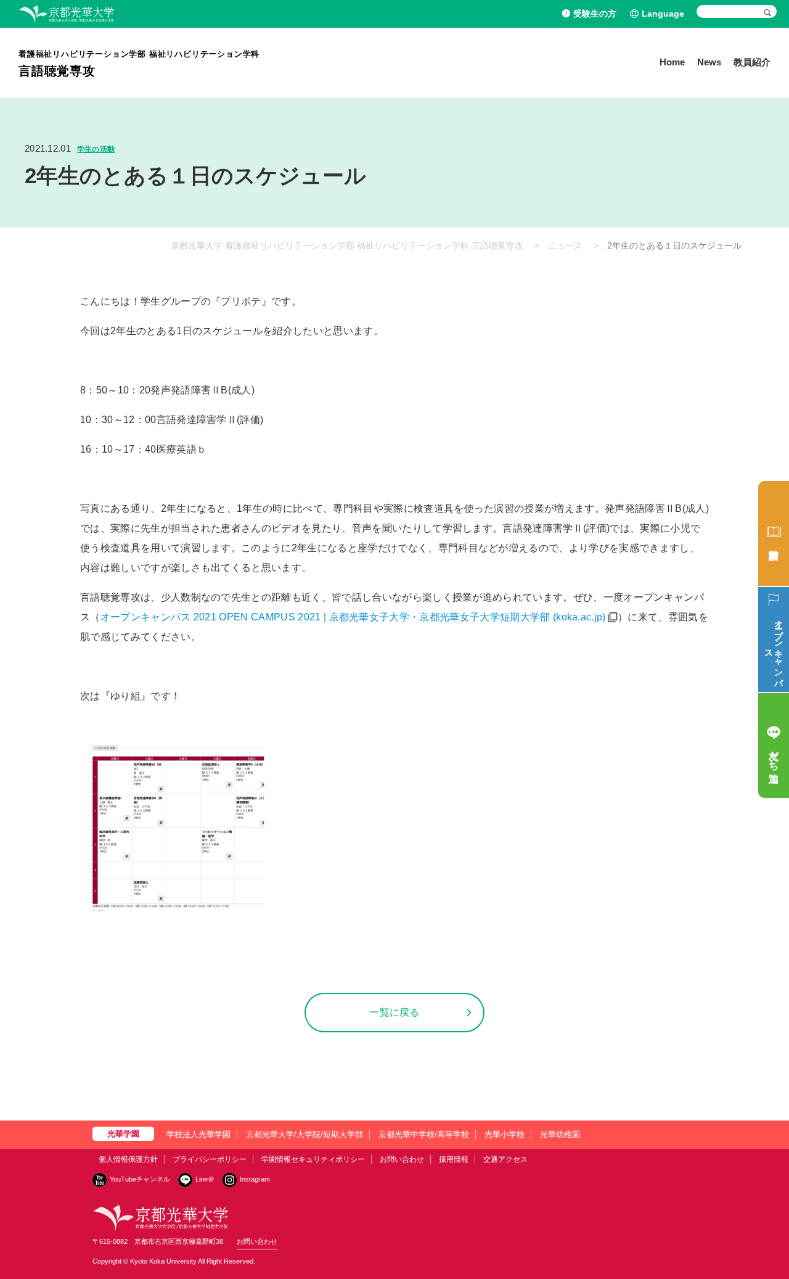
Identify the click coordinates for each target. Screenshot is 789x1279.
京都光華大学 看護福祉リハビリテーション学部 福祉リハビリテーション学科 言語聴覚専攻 (347, 245)
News (709, 62)
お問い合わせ (402, 1159)
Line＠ (205, 1179)
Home (672, 62)
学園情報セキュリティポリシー (313, 1159)
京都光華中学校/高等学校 (423, 1134)
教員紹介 (752, 62)
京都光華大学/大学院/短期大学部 (304, 1134)
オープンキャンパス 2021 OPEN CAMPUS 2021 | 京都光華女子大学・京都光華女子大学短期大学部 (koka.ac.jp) (353, 617)
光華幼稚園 (560, 1134)
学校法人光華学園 (198, 1134)
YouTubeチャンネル (140, 1179)
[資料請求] (773, 533)
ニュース (565, 245)
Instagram (255, 1179)
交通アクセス (505, 1159)
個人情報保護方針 (128, 1159)
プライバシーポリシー (210, 1159)
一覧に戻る (394, 1012)
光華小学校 (504, 1134)
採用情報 (453, 1159)
